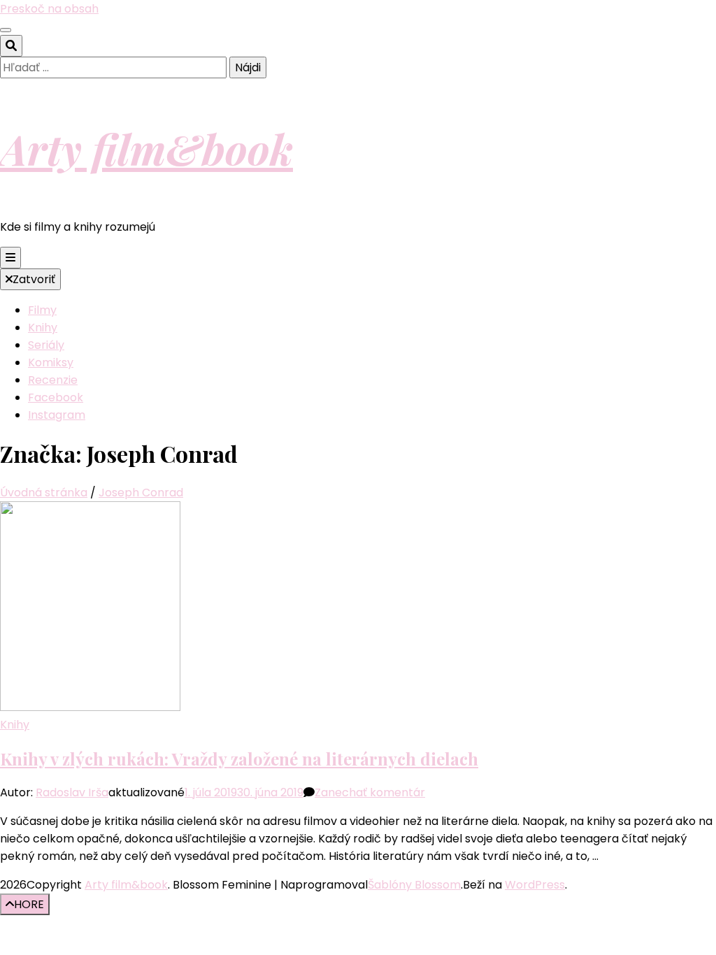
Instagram (56, 415)
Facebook (55, 397)
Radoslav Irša (72, 792)
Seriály (46, 345)
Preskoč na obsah (49, 9)
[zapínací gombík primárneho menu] (10, 257)
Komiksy (50, 362)
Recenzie (53, 380)
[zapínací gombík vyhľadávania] (11, 46)
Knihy (42, 327)
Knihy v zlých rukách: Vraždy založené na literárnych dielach (239, 758)
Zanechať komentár (370, 792)
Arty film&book (146, 148)
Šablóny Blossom (414, 885)
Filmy (42, 310)
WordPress (535, 885)
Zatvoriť (34, 279)
